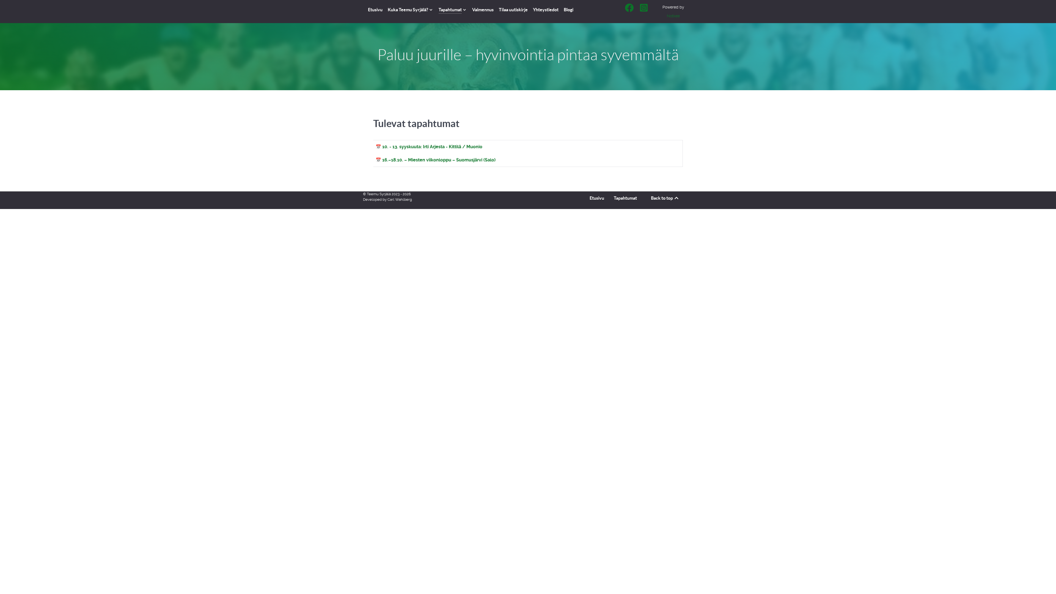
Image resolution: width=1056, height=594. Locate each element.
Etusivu (597, 198)
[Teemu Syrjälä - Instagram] (644, 9)
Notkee (673, 16)
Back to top (662, 198)
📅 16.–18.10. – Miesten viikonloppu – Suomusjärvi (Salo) (436, 160)
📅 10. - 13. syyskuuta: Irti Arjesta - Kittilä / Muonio (429, 146)
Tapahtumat (625, 198)
